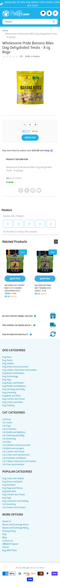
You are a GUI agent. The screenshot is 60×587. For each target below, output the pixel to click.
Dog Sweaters (9, 485)
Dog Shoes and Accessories (15, 366)
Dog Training (8, 405)
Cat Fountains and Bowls (14, 458)
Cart (43, 13)
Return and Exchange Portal (15, 524)
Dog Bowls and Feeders (13, 373)
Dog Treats (7, 360)
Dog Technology (10, 376)
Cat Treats (7, 422)
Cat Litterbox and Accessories (16, 445)
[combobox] (30, 21)
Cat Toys (6, 426)
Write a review (32, 56)
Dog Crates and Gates (12, 402)
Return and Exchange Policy (15, 528)
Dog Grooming (9, 392)
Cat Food (6, 419)
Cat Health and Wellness (14, 432)
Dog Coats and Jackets (13, 478)
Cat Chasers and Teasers (14, 507)
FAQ (4, 534)
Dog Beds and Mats (11, 395)
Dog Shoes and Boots (12, 481)
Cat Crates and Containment (16, 455)
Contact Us (7, 540)
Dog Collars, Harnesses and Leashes (19, 370)
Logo (17, 13)
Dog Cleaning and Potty (13, 389)
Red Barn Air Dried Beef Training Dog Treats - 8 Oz (45, 265)
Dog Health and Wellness (14, 386)
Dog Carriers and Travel (13, 399)
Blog (4, 537)
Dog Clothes (8, 363)
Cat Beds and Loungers (13, 448)
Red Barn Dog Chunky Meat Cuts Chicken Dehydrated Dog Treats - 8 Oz (15, 265)
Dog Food (6, 357)
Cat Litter (6, 442)
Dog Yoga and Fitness (12, 488)
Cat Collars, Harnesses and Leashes (19, 461)
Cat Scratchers (9, 429)
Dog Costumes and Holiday (15, 501)
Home (5, 30)
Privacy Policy (9, 531)
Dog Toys (6, 379)
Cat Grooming (9, 438)
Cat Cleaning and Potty (13, 435)
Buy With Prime (9, 550)
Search (5, 547)
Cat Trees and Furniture (13, 464)
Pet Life (26, 568)
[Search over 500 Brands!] (54, 21)
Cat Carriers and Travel (13, 451)
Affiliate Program (10, 544)
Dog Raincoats (9, 491)
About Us (6, 521)
